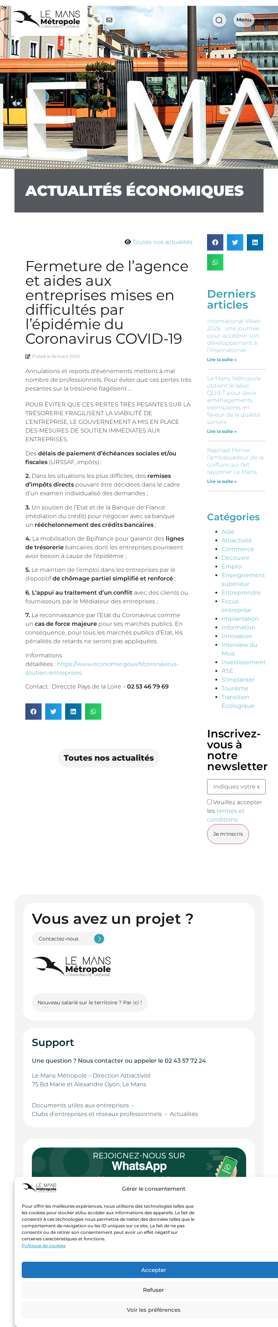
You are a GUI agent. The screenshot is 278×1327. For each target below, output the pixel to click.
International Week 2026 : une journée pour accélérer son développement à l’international (234, 336)
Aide (228, 531)
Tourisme (235, 688)
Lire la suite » (222, 359)
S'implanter (238, 679)
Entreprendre (241, 592)
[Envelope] (109, 20)
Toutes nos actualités (162, 242)
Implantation (240, 618)
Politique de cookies (44, 1245)
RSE (227, 670)
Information (239, 627)
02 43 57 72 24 (185, 1060)
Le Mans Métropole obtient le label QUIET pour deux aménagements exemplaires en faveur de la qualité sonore (234, 400)
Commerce (238, 549)
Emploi (232, 566)
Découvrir (235, 557)
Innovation (237, 636)
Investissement (244, 662)
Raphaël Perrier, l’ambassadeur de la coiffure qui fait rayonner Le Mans (235, 461)
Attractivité (237, 540)
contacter (108, 1060)
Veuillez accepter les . (234, 811)
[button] (33, 711)
